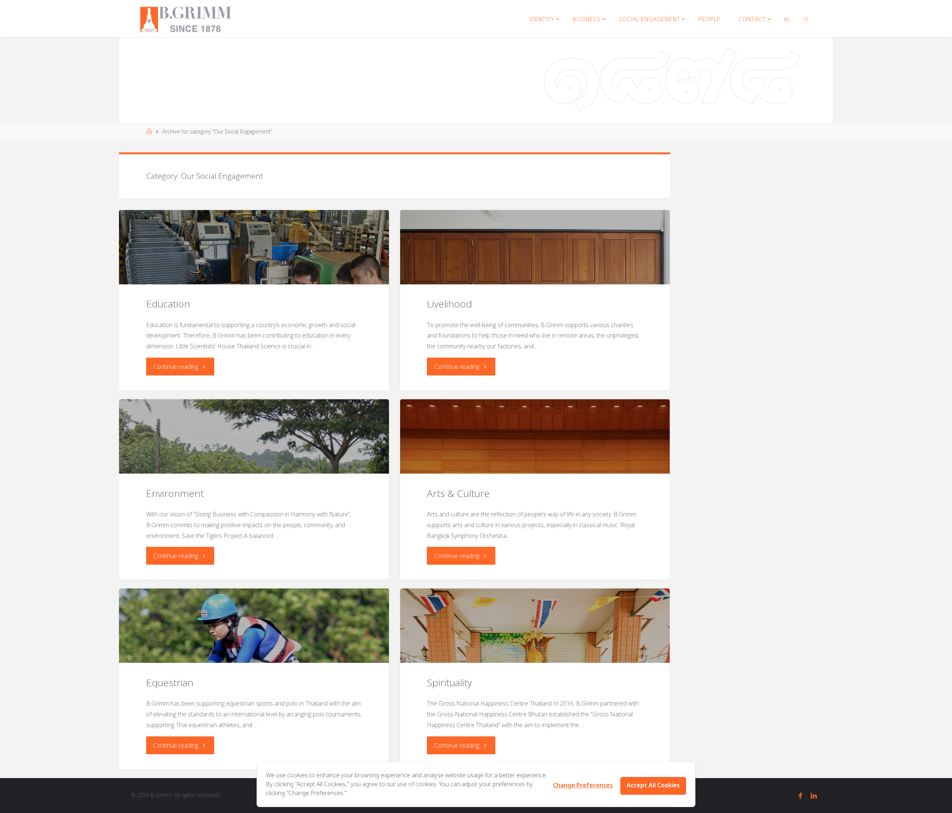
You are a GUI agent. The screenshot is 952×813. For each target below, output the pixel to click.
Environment (175, 493)
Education (168, 303)
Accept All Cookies (653, 785)
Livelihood (449, 303)
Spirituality (449, 682)
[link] (806, 18)
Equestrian (169, 682)
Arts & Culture (458, 493)
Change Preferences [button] (583, 785)
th (787, 19)
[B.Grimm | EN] (186, 18)
